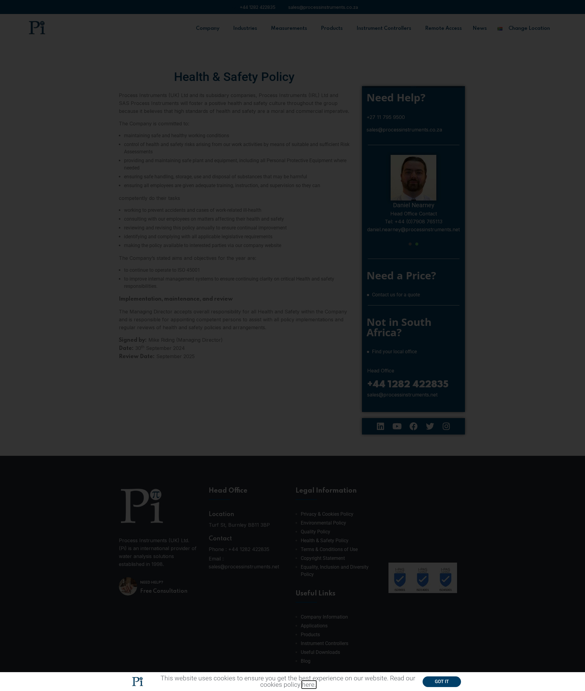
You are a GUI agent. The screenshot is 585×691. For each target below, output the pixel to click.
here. (309, 684)
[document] (292, 345)
